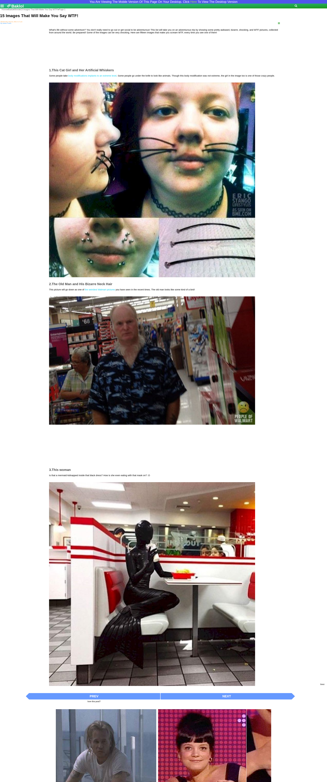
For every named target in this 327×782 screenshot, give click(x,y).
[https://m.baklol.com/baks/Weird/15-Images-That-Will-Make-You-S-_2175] (279, 23)
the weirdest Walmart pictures (100, 289)
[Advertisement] (163, 50)
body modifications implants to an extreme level (92, 75)
